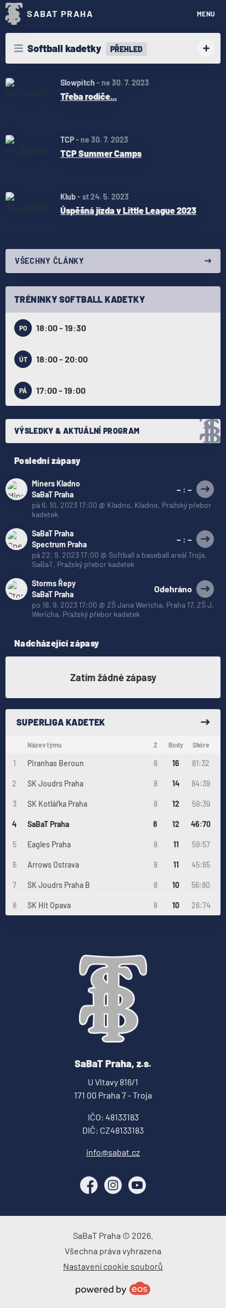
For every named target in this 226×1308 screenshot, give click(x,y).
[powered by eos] (113, 1288)
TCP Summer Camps (101, 153)
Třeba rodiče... (88, 96)
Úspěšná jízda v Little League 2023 (128, 210)
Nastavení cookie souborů (113, 1266)
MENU (206, 14)
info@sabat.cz (113, 1152)
